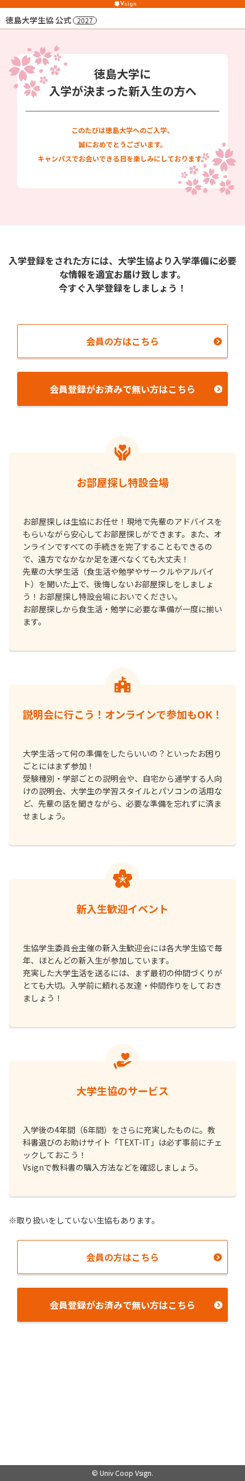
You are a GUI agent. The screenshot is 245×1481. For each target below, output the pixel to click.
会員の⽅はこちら (122, 341)
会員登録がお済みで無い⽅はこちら (122, 389)
